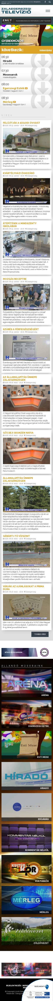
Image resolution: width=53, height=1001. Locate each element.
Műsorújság (45, 50)
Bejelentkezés (13, 986)
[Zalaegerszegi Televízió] (16, 10)
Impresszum (29, 986)
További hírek (40, 634)
